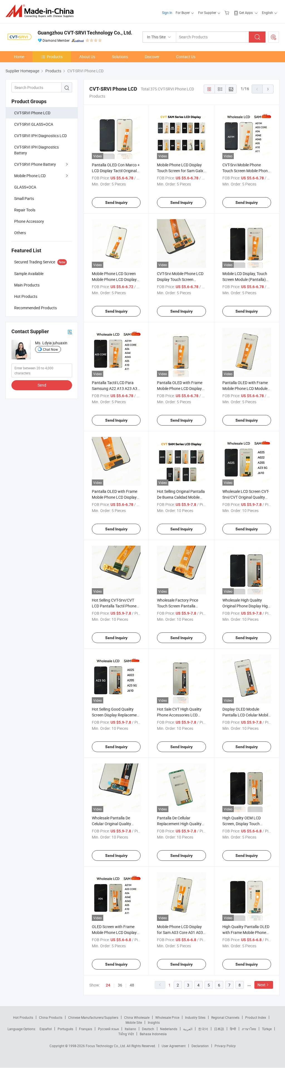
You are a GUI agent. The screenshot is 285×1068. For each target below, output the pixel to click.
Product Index (255, 1017)
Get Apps (246, 12)
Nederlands (168, 1029)
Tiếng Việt (126, 1034)
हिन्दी (233, 1029)
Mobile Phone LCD (30, 175)
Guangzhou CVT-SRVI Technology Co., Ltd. (85, 33)
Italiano (130, 1029)
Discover (152, 56)
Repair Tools (24, 209)
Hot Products (23, 1017)
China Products (50, 1017)
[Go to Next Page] (268, 89)
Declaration (200, 1046)
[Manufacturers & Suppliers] (41, 11)
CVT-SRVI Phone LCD (32, 112)
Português (65, 1029)
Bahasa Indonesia (153, 1034)
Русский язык (108, 1029)
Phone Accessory (29, 221)
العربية (187, 1029)
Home (19, 56)
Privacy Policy (225, 1046)
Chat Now (50, 349)
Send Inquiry (116, 202)
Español (46, 1029)
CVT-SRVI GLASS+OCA (33, 124)
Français (85, 1029)
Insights (154, 1022)
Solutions (120, 56)
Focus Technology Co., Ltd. (106, 1046)
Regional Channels (225, 1017)
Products (55, 56)
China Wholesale (136, 1017)
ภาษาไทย (249, 1029)
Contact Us (185, 56)
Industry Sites (195, 1017)
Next (261, 984)
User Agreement (174, 1046)
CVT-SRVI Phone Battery (35, 164)
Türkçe (267, 1029)
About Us (87, 56)
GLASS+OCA (25, 187)
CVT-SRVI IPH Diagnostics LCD (40, 135)
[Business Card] (70, 331)
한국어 (203, 1029)
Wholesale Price (167, 1017)
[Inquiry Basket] (227, 12)
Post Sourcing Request (273, 37)
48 (132, 985)
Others (20, 232)
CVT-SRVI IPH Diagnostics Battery (36, 149)
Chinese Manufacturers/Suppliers (93, 1017)
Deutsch (148, 1029)
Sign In (167, 12)
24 (108, 985)
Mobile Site (134, 1022)
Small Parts (24, 198)
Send (42, 385)
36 (120, 985)
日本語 (219, 1029)
